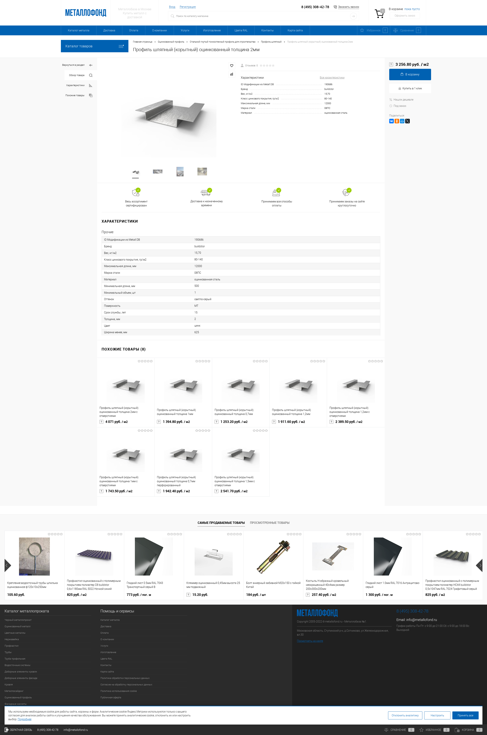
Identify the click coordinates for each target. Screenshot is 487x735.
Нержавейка (12, 639)
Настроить (437, 715)
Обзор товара (76, 75)
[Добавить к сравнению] (231, 74)
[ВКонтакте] (391, 121)
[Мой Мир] (402, 121)
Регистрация (188, 6)
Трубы (8, 652)
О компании (159, 30)
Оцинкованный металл (17, 626)
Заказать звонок (348, 6)
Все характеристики (332, 77)
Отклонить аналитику (405, 715)
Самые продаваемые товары (221, 523)
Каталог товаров (78, 46)
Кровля (9, 684)
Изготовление (212, 30)
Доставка (109, 30)
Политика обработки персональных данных (125, 678)
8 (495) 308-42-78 (315, 7)
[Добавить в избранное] (231, 65)
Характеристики (75, 85)
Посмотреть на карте (310, 640)
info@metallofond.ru (421, 620)
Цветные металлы (15, 632)
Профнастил (11, 645)
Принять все (465, 715)
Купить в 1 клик (412, 88)
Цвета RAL (241, 30)
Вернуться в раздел (73, 64)
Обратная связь (20, 729)
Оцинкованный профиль (18, 697)
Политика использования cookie (118, 691)
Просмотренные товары (270, 523)
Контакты (267, 30)
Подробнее (24, 719)
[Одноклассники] (397, 121)
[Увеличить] (169, 109)
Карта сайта (295, 30)
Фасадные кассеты (16, 703)
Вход (172, 6)
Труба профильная (15, 658)
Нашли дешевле (403, 99)
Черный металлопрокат (18, 619)
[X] (407, 121)
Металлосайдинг (14, 691)
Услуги (185, 30)
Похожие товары (74, 95)
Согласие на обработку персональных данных (126, 684)
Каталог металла (78, 30)
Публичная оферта (110, 697)
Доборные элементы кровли (21, 671)
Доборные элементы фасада (21, 678)
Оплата (133, 30)
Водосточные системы (17, 665)
